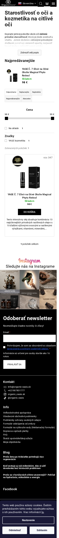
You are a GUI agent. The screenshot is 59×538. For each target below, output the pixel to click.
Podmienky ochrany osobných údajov (22, 423)
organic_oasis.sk (16, 397)
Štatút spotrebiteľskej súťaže (17, 444)
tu (43, 512)
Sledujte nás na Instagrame (29, 268)
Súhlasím (42, 530)
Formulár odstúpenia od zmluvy (19, 426)
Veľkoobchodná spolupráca (17, 415)
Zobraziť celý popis (28, 52)
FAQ (5, 440)
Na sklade (16, 128)
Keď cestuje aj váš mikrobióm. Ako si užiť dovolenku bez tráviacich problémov (24, 473)
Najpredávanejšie (13, 99)
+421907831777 (16, 393)
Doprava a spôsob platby (15, 437)
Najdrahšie (36, 92)
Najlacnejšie (24, 92)
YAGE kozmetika (19, 140)
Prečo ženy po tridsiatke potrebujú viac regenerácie (23, 464)
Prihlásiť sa (14, 367)
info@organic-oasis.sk (19, 389)
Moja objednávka (11, 448)
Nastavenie (28, 520)
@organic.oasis (16, 401)
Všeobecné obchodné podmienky (20, 419)
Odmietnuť (15, 530)
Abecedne (27, 99)
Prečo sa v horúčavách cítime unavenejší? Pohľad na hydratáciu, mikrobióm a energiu (25, 482)
